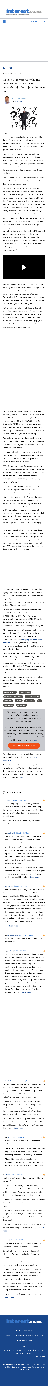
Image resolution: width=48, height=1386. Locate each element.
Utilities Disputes (32, 696)
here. (21, 777)
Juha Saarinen (19, 101)
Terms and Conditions (14, 1335)
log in (42, 22)
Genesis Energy (9, 692)
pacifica (10, 833)
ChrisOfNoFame (10, 1081)
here (35, 740)
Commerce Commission (13, 696)
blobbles (8, 886)
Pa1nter (7, 800)
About (18, 1330)
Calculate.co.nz (38, 1364)
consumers (21, 705)
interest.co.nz (9, 1364)
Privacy (29, 1335)
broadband (8, 705)
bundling (7, 701)
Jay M (7, 1240)
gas (39, 701)
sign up (34, 22)
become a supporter (24, 745)
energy (18, 701)
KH (6, 1175)
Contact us (27, 1330)
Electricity (30, 701)
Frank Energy (25, 692)
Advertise (38, 1335)
